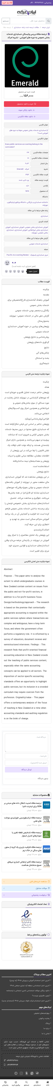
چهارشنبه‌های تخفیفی (42, 1013)
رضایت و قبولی (44, 1018)
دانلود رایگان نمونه (25, 110)
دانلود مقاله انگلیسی (26, 116)
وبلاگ (47, 1023)
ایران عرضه (46, 27)
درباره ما (46, 1028)
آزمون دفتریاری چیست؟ (41, 995)
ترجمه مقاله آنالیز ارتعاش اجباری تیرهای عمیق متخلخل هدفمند (24, 864)
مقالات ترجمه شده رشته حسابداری (26, 27)
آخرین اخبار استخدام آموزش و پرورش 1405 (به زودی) (30, 980)
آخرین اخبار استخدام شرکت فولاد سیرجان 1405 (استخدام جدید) (26, 1001)
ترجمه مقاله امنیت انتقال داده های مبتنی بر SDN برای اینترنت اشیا (22, 805)
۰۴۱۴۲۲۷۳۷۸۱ (12, 1060)
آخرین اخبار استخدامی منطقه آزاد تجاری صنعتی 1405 (30, 985)
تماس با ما (46, 1033)
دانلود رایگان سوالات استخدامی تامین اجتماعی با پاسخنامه (28, 990)
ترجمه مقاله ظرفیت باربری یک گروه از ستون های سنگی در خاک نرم (22, 849)
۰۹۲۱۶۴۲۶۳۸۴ (12, 1064)
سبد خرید (6, 2)
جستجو (6, 21)
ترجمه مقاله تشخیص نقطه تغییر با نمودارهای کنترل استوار (26, 834)
